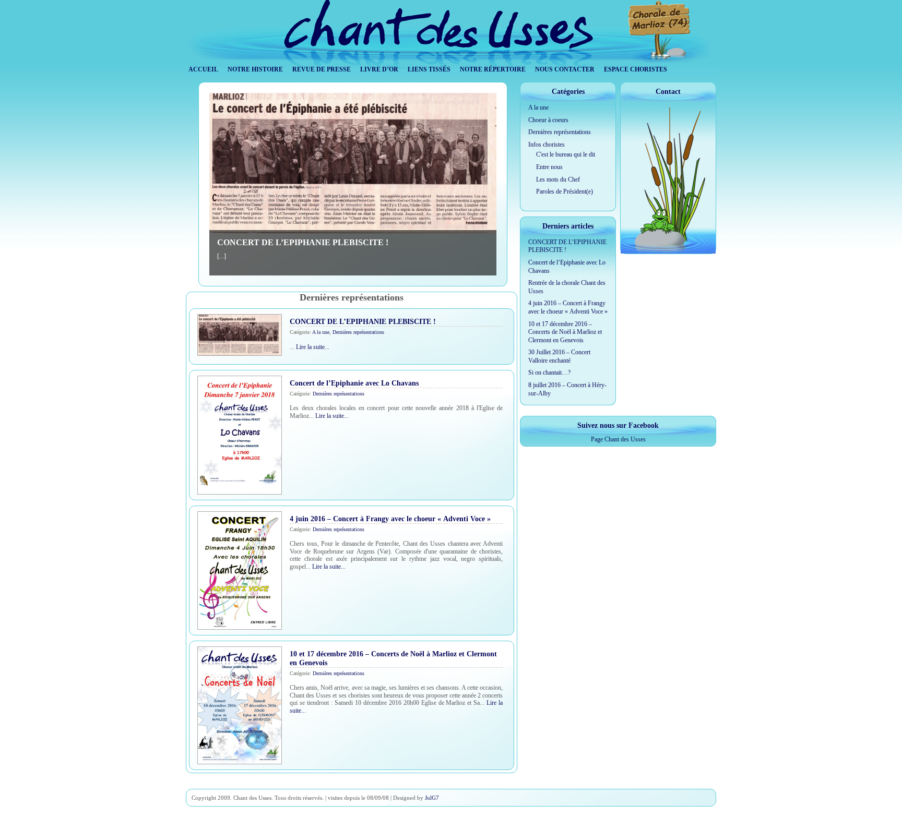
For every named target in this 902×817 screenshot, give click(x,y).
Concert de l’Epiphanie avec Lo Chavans (354, 383)
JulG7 (432, 798)
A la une (320, 332)
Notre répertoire (493, 69)
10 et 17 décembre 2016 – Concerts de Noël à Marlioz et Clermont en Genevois (565, 332)
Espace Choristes (635, 69)
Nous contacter (565, 69)
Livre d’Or (379, 69)
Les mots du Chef (558, 179)
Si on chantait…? (549, 372)
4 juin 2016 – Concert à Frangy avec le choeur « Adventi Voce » (390, 518)
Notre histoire (255, 69)
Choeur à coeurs (548, 120)
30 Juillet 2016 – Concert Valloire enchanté (559, 356)
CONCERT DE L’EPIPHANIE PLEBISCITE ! (302, 242)
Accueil (203, 69)
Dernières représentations (358, 332)
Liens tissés (429, 69)
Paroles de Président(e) (564, 191)
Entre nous (549, 167)
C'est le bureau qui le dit (565, 154)
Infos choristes (546, 144)
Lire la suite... (312, 347)
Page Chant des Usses (618, 439)
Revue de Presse (321, 69)
